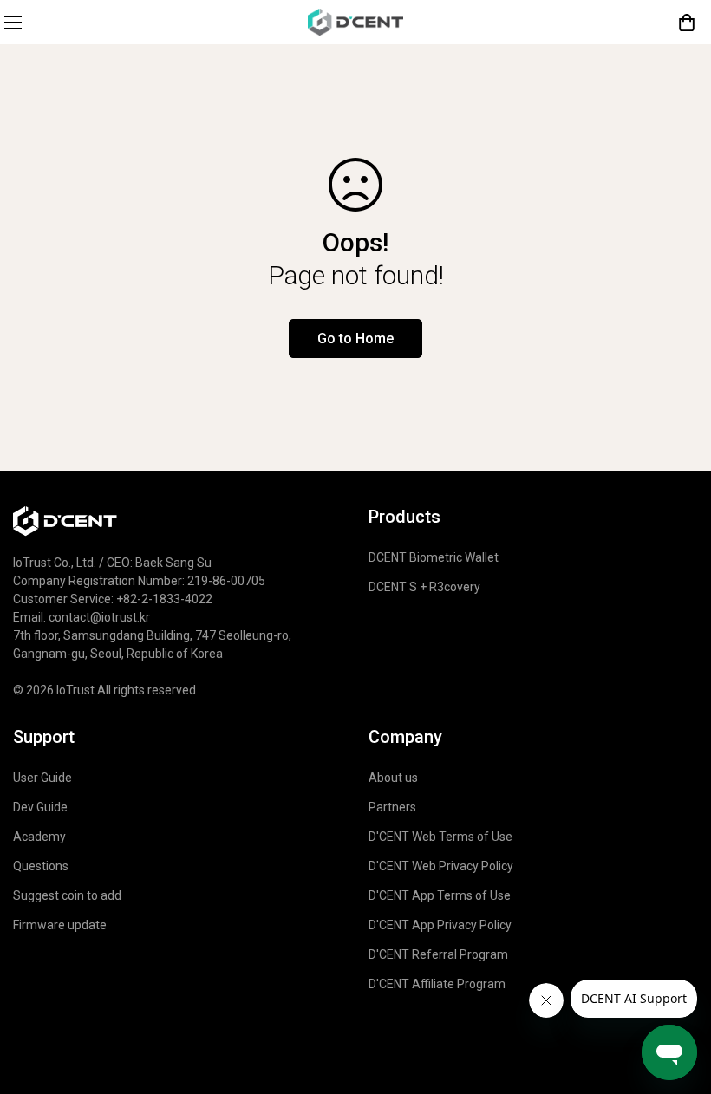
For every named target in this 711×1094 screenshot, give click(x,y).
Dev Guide (40, 807)
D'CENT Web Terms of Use (440, 836)
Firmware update (60, 925)
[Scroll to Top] (677, 944)
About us (393, 778)
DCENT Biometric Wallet (434, 557)
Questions (40, 866)
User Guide (42, 778)
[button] (687, 22)
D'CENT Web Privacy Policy (441, 866)
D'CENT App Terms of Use (440, 895)
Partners (392, 807)
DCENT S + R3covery (424, 587)
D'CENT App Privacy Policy (440, 925)
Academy (39, 836)
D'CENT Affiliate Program (437, 984)
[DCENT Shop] (355, 22)
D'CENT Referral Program (438, 954)
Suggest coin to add (67, 895)
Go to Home (355, 338)
